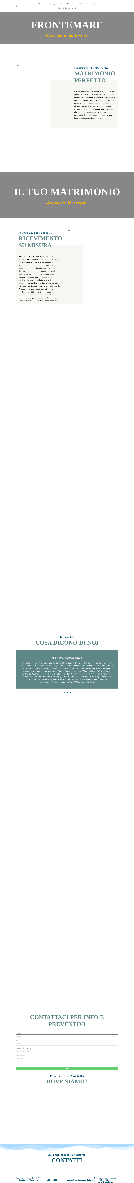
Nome (18, 1033)
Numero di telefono (24, 1048)
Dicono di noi (86, 4)
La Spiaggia (52, 4)
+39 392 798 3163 (54, 1180)
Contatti (61, 8)
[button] (18, 672)
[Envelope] (111, 6)
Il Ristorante (42, 4)
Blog (93, 4)
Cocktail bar (61, 4)
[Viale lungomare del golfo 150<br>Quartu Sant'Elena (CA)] (28, 1170)
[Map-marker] (115, 6)
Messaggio (20, 1056)
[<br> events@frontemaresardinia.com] (79, 1170)
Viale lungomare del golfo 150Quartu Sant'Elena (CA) (28, 1179)
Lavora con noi (70, 8)
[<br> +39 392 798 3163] (54, 1170)
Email (18, 1040)
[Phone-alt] (106, 6)
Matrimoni (70, 4)
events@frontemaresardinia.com (81, 1180)
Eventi (78, 4)
